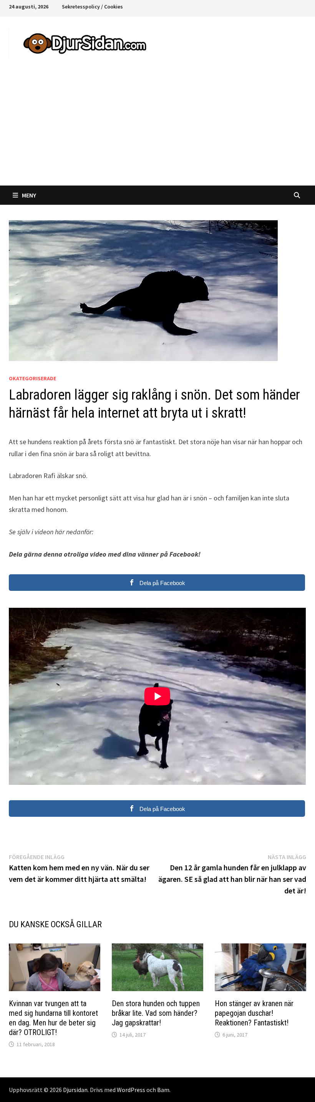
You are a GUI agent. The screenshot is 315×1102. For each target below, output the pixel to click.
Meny (29, 195)
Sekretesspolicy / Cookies (92, 6)
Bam (163, 1090)
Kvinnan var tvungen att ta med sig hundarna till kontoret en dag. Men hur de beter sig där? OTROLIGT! (53, 1018)
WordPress (131, 1090)
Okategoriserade (32, 378)
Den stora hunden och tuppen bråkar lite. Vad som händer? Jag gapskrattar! (156, 1013)
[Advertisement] (157, 128)
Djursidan (75, 1090)
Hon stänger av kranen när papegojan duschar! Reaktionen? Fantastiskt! (254, 1013)
